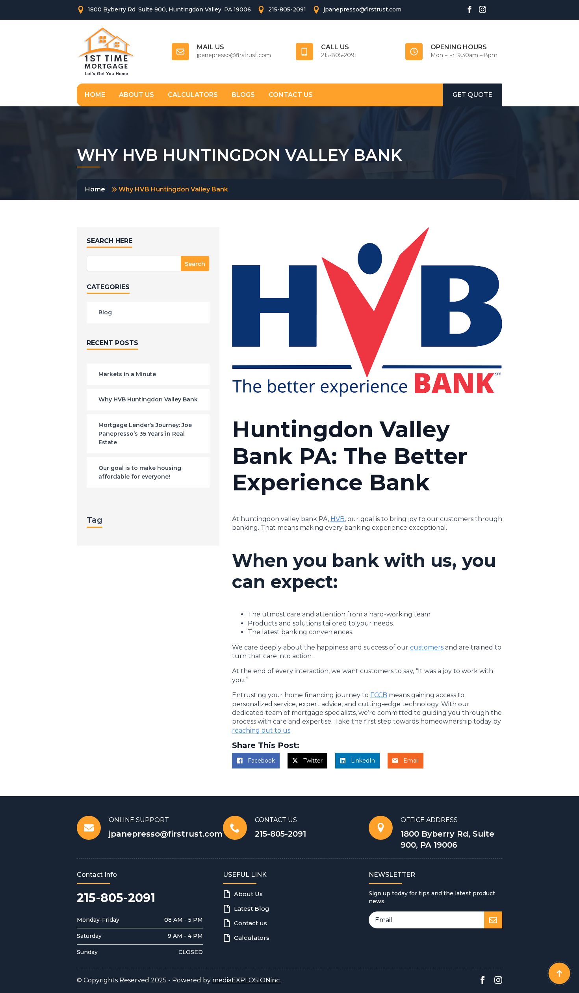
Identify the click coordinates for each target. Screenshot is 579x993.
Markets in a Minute (127, 374)
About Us (136, 95)
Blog (105, 312)
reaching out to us (261, 730)
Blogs (243, 95)
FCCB (378, 695)
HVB (337, 519)
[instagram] (482, 9)
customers (427, 647)
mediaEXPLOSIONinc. (246, 980)
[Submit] (493, 919)
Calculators (193, 95)
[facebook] (469, 9)
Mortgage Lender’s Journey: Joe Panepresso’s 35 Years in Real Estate (145, 433)
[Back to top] (559, 973)
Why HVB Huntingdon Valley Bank (148, 399)
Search (195, 263)
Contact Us (291, 95)
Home (95, 95)
